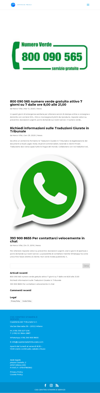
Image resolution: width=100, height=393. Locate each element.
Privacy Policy (15, 301)
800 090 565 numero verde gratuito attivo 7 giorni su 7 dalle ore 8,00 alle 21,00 (46, 103)
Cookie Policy (26, 301)
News (39, 109)
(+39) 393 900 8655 (29, 337)
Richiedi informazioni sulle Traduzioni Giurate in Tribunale (49, 129)
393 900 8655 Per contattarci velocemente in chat (47, 239)
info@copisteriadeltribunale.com (27, 342)
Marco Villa (17, 109)
